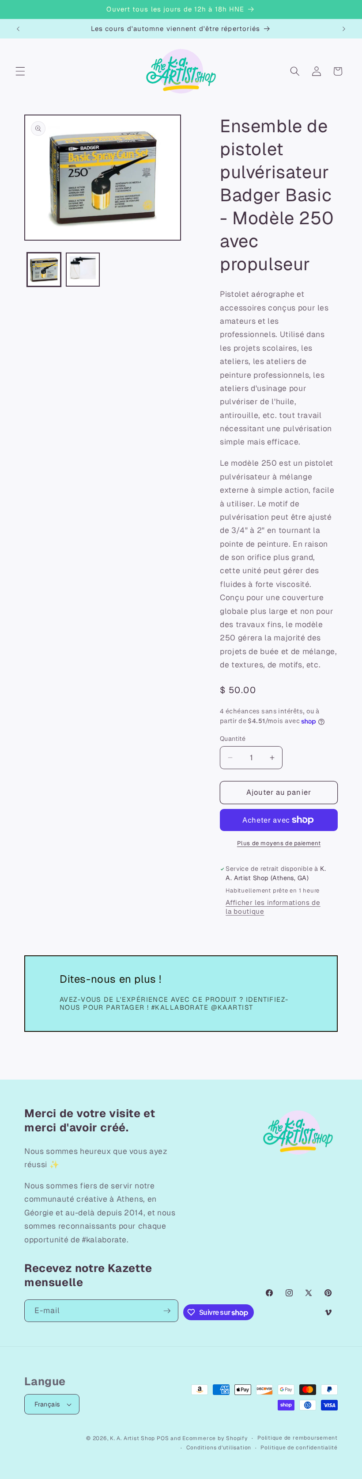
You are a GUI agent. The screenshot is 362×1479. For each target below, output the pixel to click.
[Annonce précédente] (18, 28)
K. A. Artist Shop (132, 1438)
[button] (20, 71)
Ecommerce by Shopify (215, 1438)
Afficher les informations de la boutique (273, 907)
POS (163, 1438)
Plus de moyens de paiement (279, 843)
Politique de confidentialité (299, 1447)
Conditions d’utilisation (218, 1447)
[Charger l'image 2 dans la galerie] (83, 270)
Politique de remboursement (297, 1437)
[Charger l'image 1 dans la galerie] (44, 270)
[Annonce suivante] (344, 28)
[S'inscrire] (166, 1310)
